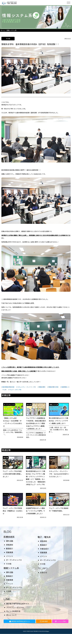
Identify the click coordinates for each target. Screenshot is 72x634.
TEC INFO (43, 568)
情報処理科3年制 (53, 387)
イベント (9, 556)
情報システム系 (11, 568)
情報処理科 (42, 387)
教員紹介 (9, 548)
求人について (11, 615)
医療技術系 (9, 536)
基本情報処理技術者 (8, 387)
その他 (8, 563)
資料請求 (45, 621)
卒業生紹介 (44, 548)
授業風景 (9, 552)
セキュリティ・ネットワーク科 (26, 387)
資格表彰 (9, 544)
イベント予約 (61, 621)
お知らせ (43, 572)
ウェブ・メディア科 (15, 390)
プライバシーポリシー (15, 607)
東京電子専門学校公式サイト (17, 603)
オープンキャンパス (14, 560)
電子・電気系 (44, 537)
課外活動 (9, 541)
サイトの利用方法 (13, 611)
